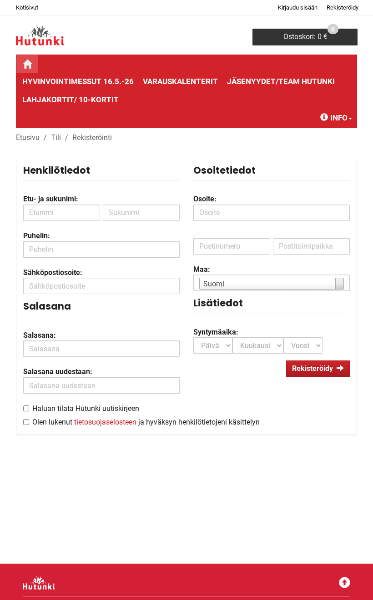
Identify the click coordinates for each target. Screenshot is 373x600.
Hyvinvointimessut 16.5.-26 (78, 81)
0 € (309, 35)
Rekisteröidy (342, 7)
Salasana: (39, 335)
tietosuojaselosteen (105, 422)
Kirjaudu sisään (298, 7)
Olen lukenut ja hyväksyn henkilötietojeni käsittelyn (146, 422)
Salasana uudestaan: (57, 371)
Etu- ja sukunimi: (50, 199)
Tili (56, 137)
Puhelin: (36, 235)
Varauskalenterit (180, 81)
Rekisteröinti (92, 137)
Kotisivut (27, 7)
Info (339, 117)
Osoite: (205, 199)
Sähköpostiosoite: (52, 272)
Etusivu (28, 137)
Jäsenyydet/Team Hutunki (281, 81)
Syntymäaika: (215, 332)
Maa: (201, 269)
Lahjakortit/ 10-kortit (70, 99)
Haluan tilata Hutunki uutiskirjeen (85, 408)
